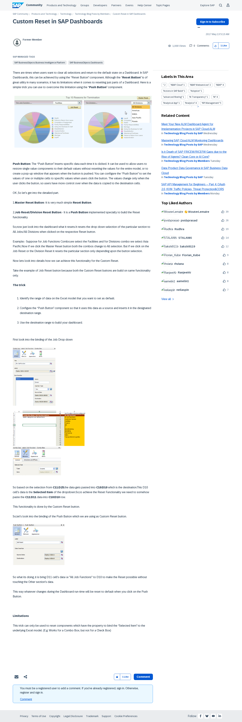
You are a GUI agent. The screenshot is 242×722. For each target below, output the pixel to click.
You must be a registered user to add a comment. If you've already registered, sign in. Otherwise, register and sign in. (79, 690)
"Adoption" (195, 91)
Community (34, 5)
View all (166, 299)
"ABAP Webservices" (199, 85)
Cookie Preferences (125, 716)
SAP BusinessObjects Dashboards (86, 62)
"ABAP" (219, 85)
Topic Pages (163, 5)
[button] (215, 46)
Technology (66, 14)
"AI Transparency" (197, 97)
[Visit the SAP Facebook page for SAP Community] (200, 716)
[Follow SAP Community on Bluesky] (207, 716)
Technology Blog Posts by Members (92, 14)
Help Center (145, 5)
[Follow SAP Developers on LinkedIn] (219, 716)
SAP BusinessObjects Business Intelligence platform (39, 62)
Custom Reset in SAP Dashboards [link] (129, 14)
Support (106, 716)
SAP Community (20, 14)
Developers (100, 5)
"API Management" (211, 103)
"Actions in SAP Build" (173, 91)
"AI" (214, 97)
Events (129, 5)
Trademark (92, 716)
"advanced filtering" (172, 97)
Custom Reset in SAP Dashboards (58, 21)
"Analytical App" (170, 103)
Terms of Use (38, 716)
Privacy (24, 716)
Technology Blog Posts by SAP (183, 133)
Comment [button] (143, 676)
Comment (26, 699)
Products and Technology (61, 5)
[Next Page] (197, 106)
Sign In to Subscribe (212, 21)
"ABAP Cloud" (176, 85)
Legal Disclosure (73, 716)
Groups (84, 5)
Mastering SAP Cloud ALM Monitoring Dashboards (192, 140)
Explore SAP (207, 5)
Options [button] (198, 28)
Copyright (54, 716)
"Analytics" (190, 103)
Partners (116, 5)
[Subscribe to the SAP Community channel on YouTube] (213, 716)
